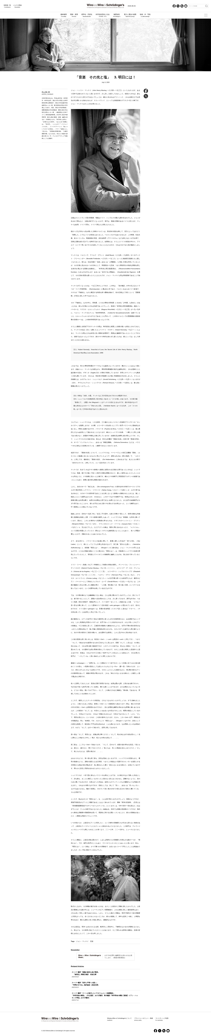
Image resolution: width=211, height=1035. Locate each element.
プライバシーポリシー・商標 (143, 1019)
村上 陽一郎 (46, 92)
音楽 (91, 941)
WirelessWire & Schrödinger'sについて (119, 1019)
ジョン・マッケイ (82, 941)
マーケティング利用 (162, 1019)
